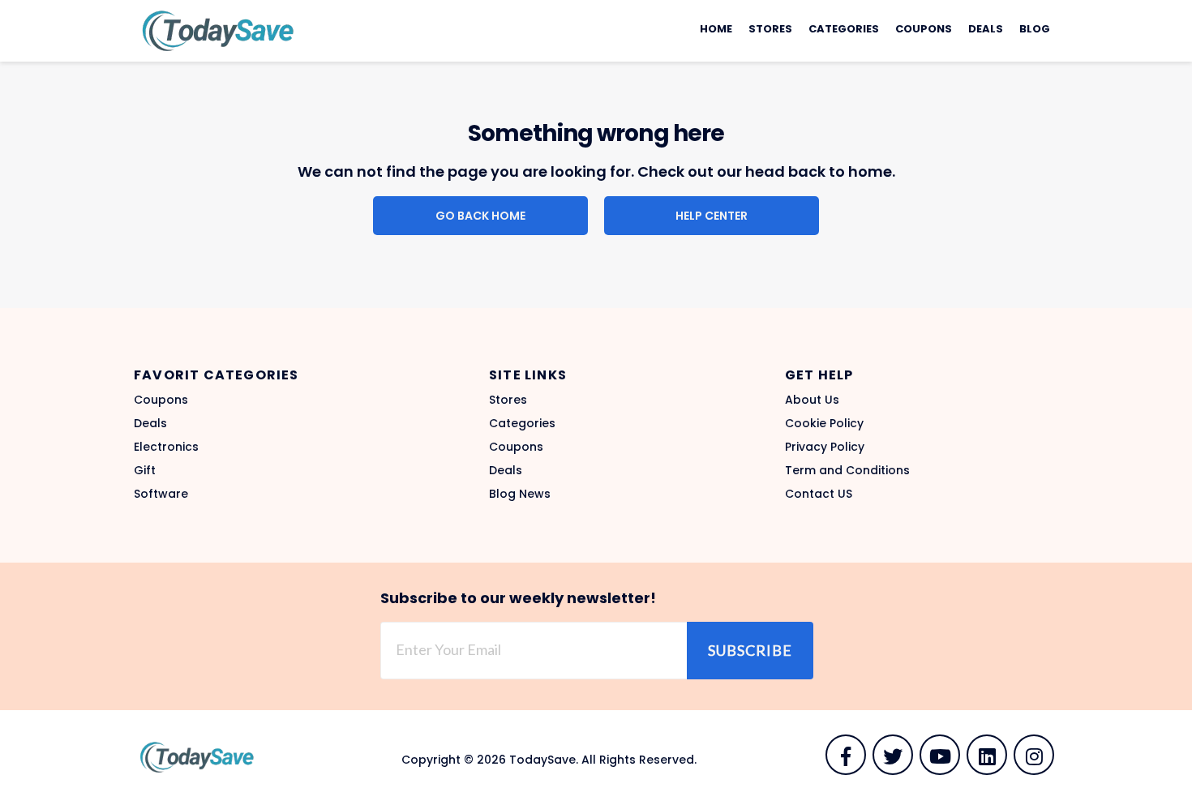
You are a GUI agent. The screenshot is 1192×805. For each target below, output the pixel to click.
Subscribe (750, 650)
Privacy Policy (824, 447)
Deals (985, 28)
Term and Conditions (847, 470)
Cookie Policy (824, 423)
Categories (843, 28)
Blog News (520, 494)
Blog (1034, 28)
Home (716, 28)
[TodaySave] (215, 30)
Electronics (166, 447)
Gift (145, 470)
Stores (770, 28)
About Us (812, 400)
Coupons (923, 28)
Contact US (818, 494)
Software (161, 494)
